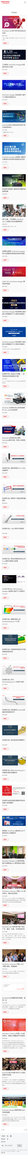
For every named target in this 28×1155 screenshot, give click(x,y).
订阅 (19, 1145)
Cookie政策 (17, 1151)
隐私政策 (13, 1151)
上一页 (2, 1129)
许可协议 (8, 1151)
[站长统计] (3, 1152)
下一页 (25, 1129)
